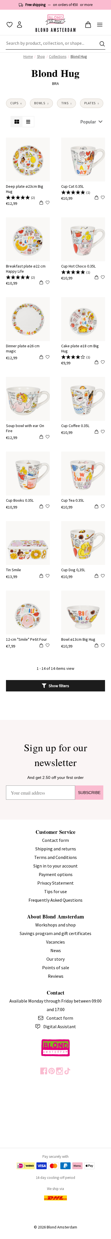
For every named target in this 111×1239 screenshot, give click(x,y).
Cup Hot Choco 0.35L (78, 266)
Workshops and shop (55, 925)
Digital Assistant (59, 1026)
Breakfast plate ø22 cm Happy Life (26, 269)
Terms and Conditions (55, 857)
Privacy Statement (55, 883)
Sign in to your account (55, 866)
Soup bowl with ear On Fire (25, 428)
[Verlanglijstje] (9, 24)
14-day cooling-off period (55, 1177)
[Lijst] (28, 122)
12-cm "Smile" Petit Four (26, 639)
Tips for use (55, 891)
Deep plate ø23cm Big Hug (24, 189)
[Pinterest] (51, 1071)
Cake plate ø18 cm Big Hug (80, 348)
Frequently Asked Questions (55, 900)
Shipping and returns (55, 849)
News (55, 950)
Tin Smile (13, 569)
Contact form (55, 840)
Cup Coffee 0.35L (75, 425)
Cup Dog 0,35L (73, 569)
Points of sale (55, 967)
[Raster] (16, 122)
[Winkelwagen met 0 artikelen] (88, 24)
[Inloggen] (19, 24)
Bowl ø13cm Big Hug (78, 639)
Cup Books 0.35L (20, 500)
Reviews (55, 976)
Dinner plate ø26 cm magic (23, 348)
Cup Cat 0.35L (72, 186)
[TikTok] (67, 1071)
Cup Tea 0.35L (72, 500)
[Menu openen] (99, 24)
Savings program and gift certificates (55, 933)
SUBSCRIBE (89, 792)
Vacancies (55, 942)
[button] (55, 685)
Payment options (56, 874)
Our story (55, 959)
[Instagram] (59, 1071)
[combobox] (55, 44)
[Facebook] (43, 1071)
